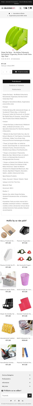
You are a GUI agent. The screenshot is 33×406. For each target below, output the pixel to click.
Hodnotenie (16, 89)
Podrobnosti (16, 81)
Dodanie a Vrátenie (16, 85)
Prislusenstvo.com (11, 403)
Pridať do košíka (23, 72)
